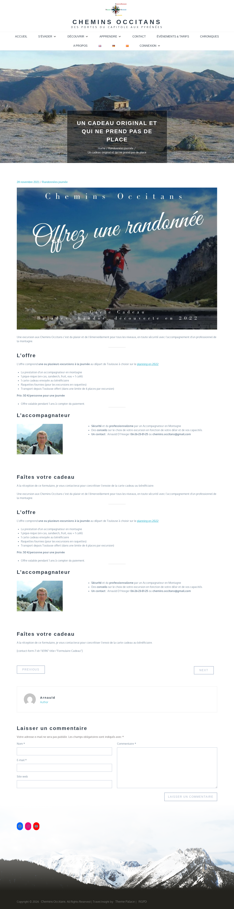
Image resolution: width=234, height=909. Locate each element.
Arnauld (47, 697)
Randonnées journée (55, 182)
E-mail (22, 760)
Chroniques (209, 36)
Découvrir (75, 36)
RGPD (143, 901)
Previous (30, 669)
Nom (21, 743)
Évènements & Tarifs (173, 36)
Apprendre (108, 36)
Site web (22, 776)
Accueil (21, 36)
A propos (80, 45)
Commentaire (126, 743)
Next (203, 670)
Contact (139, 36)
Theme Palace (125, 901)
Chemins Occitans (117, 21)
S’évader (45, 36)
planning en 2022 (147, 364)
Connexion (148, 45)
